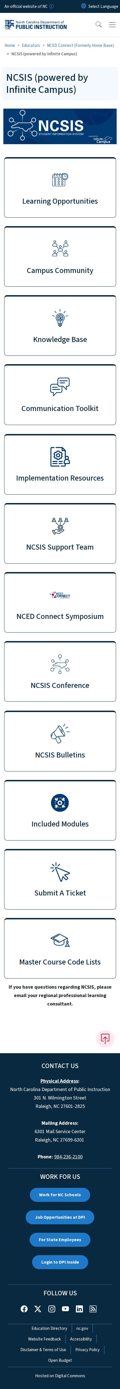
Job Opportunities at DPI (60, 1217)
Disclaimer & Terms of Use (43, 1350)
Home (9, 45)
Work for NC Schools (60, 1195)
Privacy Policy (87, 1350)
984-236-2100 (68, 1156)
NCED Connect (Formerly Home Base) (80, 45)
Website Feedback (44, 1339)
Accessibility (81, 1339)
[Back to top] (105, 1039)
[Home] (35, 19)
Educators (31, 45)
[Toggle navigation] (112, 24)
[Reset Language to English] (83, 6)
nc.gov (82, 1328)
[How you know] (51, 6)
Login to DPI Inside (60, 1262)
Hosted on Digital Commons (60, 1376)
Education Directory (49, 1328)
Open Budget (60, 1360)
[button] (95, 24)
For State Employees (60, 1240)
